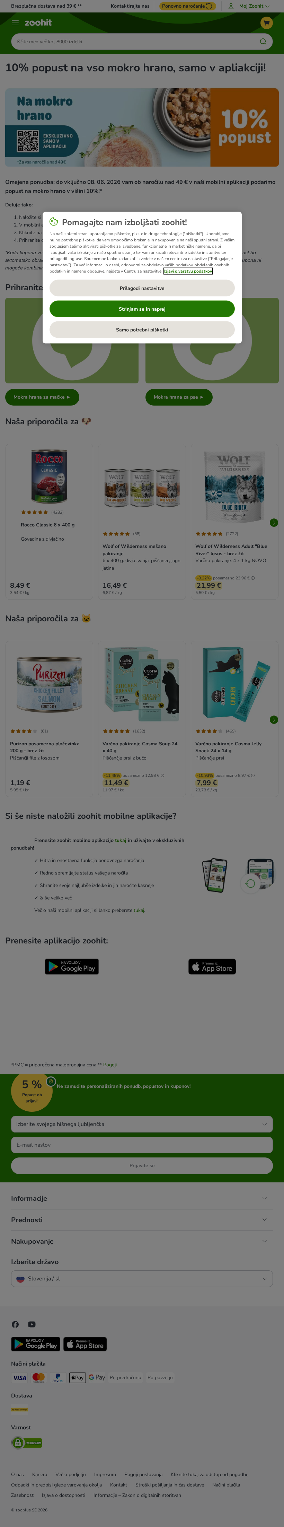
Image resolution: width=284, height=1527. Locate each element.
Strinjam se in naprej (142, 308)
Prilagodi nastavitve (142, 288)
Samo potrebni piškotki (142, 329)
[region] (142, 278)
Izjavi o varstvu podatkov (188, 271)
